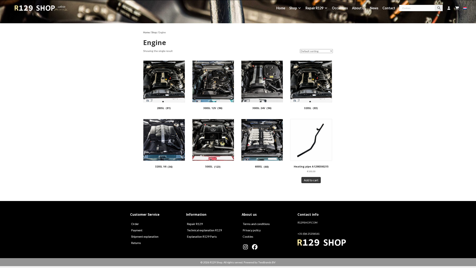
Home (146, 32)
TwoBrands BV (267, 262)
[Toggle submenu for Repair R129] (326, 8)
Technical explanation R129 (204, 230)
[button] (245, 247)
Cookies (248, 236)
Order (135, 224)
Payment (136, 230)
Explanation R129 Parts (202, 236)
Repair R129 (195, 224)
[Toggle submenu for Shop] (299, 8)
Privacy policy (252, 230)
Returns (136, 243)
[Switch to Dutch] (465, 8)
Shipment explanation (144, 236)
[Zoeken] (421, 8)
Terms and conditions (256, 224)
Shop (154, 32)
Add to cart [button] (311, 180)
